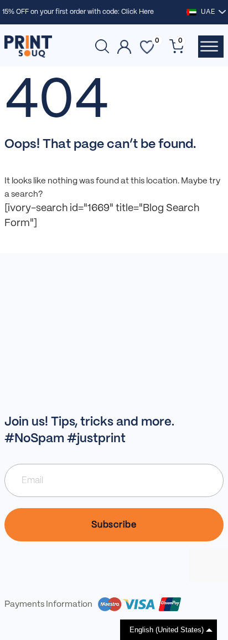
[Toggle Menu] (209, 46)
